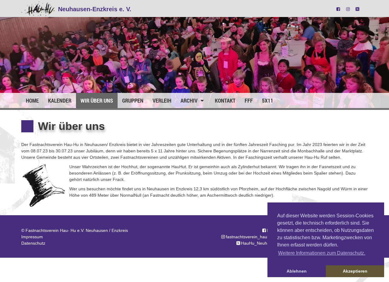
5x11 (267, 100)
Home (32, 100)
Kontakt (225, 100)
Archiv (190, 100)
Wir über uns (97, 100)
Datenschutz (33, 243)
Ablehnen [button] (297, 271)
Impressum (32, 236)
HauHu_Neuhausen (260, 243)
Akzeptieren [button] (355, 271)
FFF (249, 100)
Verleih (162, 100)
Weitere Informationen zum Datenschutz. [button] (321, 253)
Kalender (59, 100)
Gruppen (132, 100)
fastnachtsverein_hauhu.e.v (252, 236)
